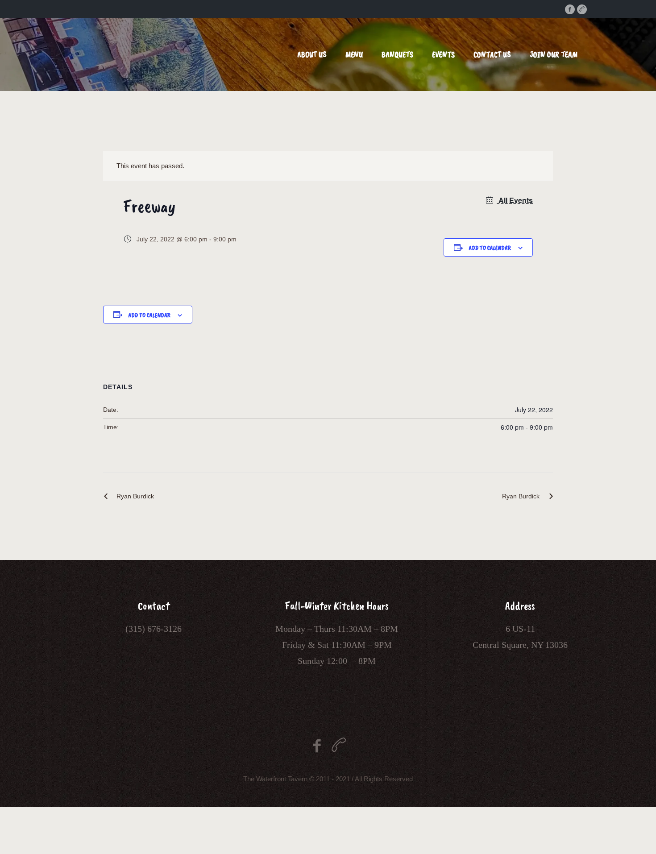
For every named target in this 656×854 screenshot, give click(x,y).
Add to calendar (490, 248)
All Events (515, 200)
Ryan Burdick (135, 496)
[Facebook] (570, 9)
